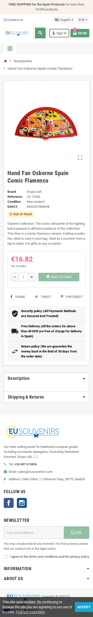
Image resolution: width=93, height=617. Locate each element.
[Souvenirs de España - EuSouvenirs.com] (16, 33)
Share (19, 297)
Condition (14, 202)
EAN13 (12, 206)
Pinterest (74, 297)
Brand (11, 192)
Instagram (22, 503)
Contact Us (15, 20)
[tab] (46, 378)
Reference (14, 197)
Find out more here (30, 612)
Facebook (9, 503)
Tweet (45, 297)
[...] (35, 457)
